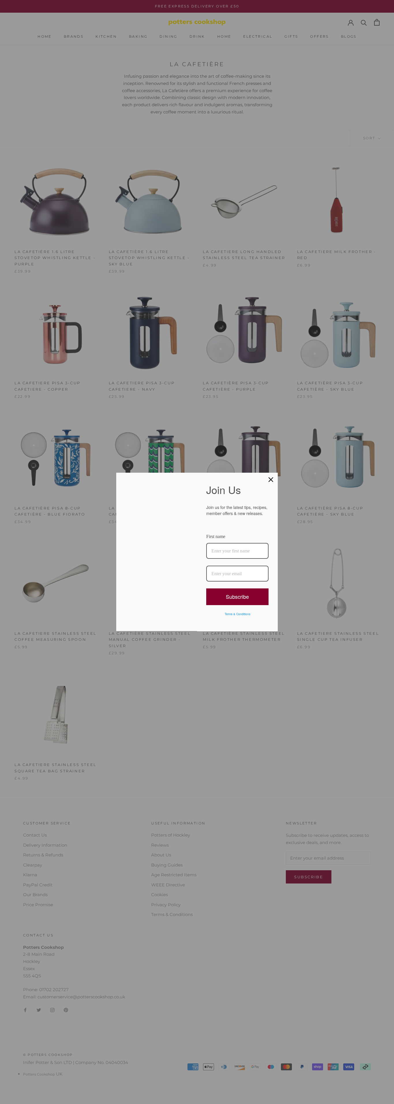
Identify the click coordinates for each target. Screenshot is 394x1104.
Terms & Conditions (237, 614)
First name (215, 536)
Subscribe (237, 596)
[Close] (271, 480)
